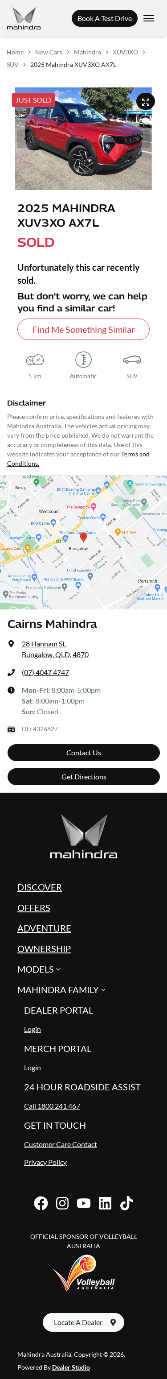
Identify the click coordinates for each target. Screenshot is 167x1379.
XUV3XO (125, 52)
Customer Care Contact (60, 1144)
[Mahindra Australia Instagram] (62, 1203)
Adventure (44, 928)
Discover (39, 887)
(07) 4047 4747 (45, 672)
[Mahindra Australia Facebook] (41, 1203)
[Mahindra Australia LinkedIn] (105, 1203)
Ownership (44, 948)
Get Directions (83, 776)
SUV (13, 64)
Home (15, 52)
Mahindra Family (58, 989)
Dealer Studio (71, 1367)
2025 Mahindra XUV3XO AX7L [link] (73, 64)
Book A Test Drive (104, 18)
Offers (33, 907)
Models (35, 969)
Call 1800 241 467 (52, 1106)
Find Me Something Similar (84, 329)
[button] (149, 18)
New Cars (48, 52)
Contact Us (83, 752)
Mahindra (87, 52)
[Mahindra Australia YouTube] (83, 1203)
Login (32, 1029)
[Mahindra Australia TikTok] (126, 1203)
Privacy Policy (45, 1162)
